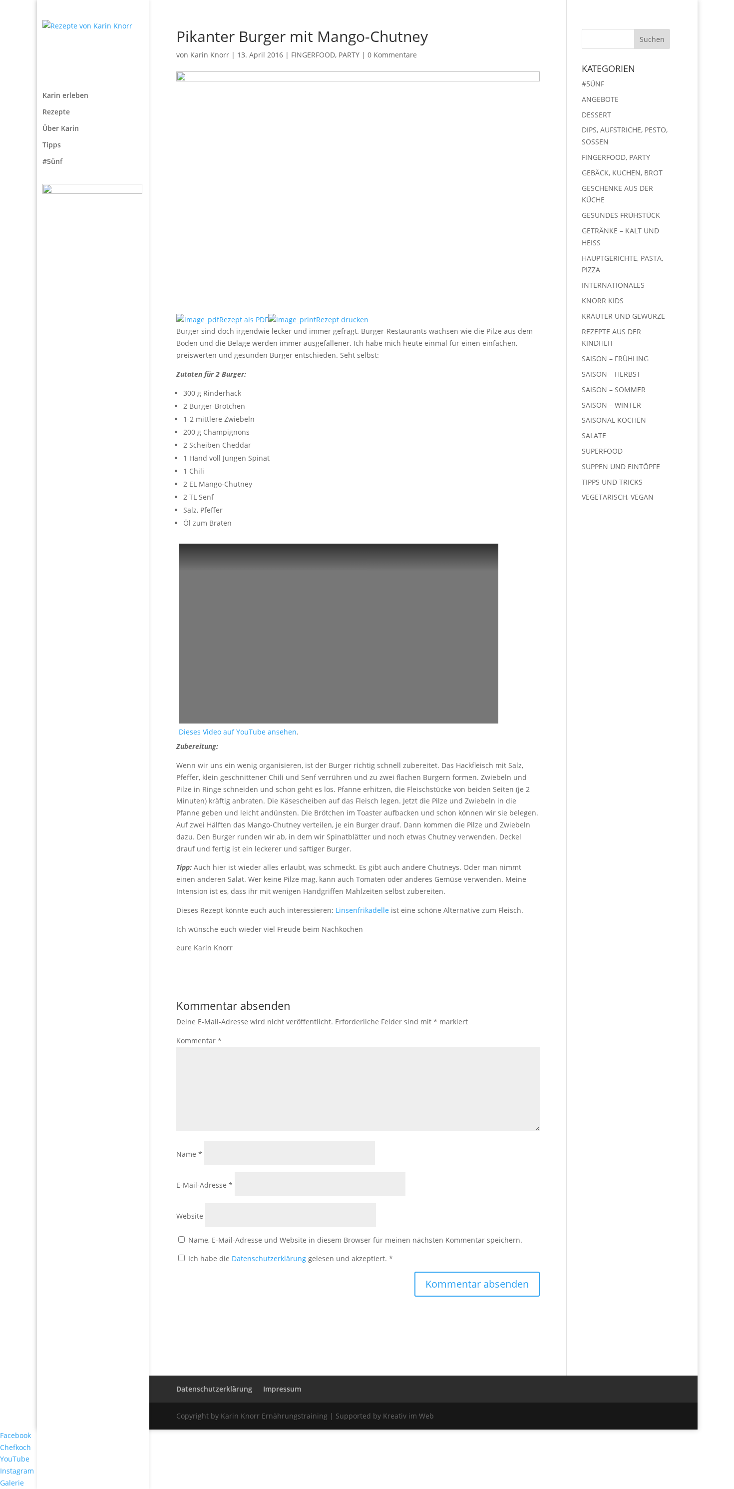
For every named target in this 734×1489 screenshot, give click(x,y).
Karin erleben (65, 96)
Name (189, 1154)
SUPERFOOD (602, 451)
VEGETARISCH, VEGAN (618, 497)
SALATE (594, 435)
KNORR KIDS (603, 300)
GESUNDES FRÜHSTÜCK (621, 215)
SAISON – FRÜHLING (615, 358)
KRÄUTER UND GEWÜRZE (623, 316)
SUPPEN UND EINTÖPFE (621, 466)
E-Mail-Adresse (204, 1185)
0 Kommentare (392, 54)
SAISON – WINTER (611, 405)
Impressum (282, 1389)
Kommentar (199, 1040)
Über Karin (60, 129)
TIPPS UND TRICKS (612, 482)
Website (189, 1216)
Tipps (51, 145)
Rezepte (56, 112)
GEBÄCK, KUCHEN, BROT (622, 172)
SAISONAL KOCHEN (614, 420)
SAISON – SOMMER (614, 389)
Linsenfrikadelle (363, 910)
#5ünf (52, 162)
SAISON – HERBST (611, 374)
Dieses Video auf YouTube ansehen (238, 732)
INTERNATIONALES (613, 285)
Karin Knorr (209, 54)
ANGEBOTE (600, 99)
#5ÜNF (593, 83)
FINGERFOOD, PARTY (325, 54)
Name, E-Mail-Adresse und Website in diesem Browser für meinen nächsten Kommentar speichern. (355, 1240)
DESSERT (596, 114)
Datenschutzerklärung (270, 1258)
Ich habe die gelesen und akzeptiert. (290, 1258)
